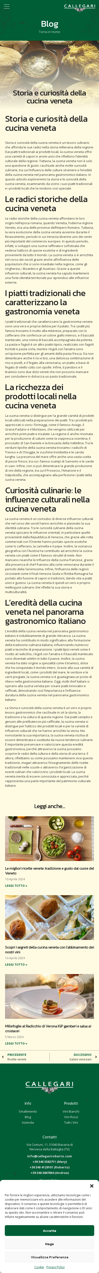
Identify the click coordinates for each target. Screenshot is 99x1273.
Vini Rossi (71, 1117)
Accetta (49, 1230)
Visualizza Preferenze (49, 1257)
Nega (49, 1244)
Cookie (39, 1267)
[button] (91, 1186)
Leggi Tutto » (16, 886)
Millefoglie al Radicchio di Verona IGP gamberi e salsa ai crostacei (48, 1028)
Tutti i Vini (71, 1122)
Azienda (28, 1122)
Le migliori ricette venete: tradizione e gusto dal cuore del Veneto (49, 870)
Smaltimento (28, 1111)
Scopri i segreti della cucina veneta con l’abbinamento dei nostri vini (49, 949)
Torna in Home (49, 32)
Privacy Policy (55, 1267)
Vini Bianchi (71, 1111)
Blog (28, 1117)
